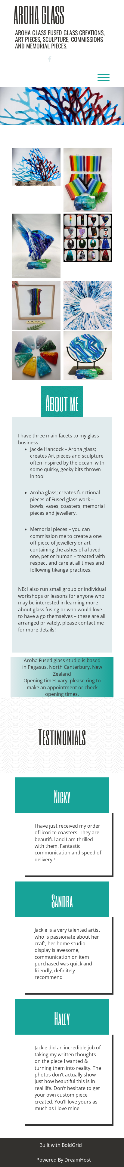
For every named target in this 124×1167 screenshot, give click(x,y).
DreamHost (77, 1159)
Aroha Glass (39, 14)
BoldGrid (72, 1145)
